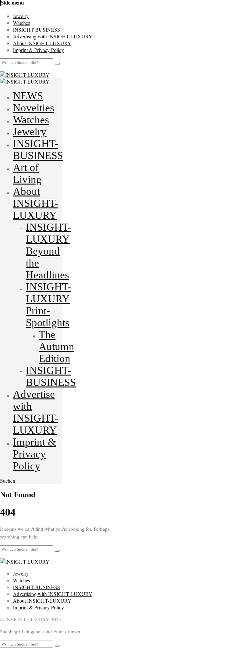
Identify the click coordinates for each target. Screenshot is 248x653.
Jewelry (21, 16)
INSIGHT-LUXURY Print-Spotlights (48, 304)
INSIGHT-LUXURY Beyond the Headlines (48, 251)
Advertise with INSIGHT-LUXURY (35, 412)
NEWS (28, 96)
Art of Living (27, 173)
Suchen (7, 480)
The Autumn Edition (56, 346)
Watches (21, 22)
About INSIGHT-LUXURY (42, 43)
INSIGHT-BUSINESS (38, 149)
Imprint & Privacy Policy (38, 49)
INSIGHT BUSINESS (36, 29)
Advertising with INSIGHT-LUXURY (52, 36)
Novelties (33, 108)
